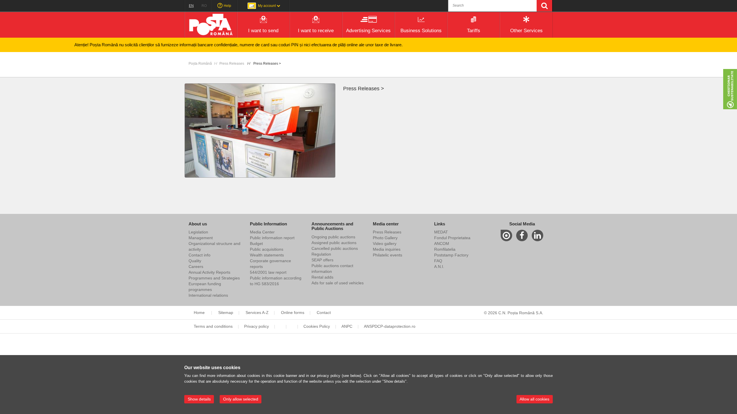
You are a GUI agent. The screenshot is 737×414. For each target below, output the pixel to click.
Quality (195, 260)
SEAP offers (322, 260)
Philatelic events (387, 255)
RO (204, 6)
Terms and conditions (213, 326)
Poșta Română (200, 64)
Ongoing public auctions (333, 237)
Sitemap (225, 312)
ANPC (346, 326)
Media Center (262, 232)
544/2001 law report (268, 272)
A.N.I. (439, 266)
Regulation (321, 254)
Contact (324, 312)
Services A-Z (257, 312)
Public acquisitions (266, 249)
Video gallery (384, 243)
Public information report (272, 237)
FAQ (438, 260)
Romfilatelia (444, 249)
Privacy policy (256, 326)
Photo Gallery (385, 237)
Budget (256, 243)
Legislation (198, 232)
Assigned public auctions (333, 242)
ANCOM (441, 243)
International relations (208, 295)
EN (191, 6)
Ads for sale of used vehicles (337, 283)
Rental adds (322, 277)
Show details (199, 399)
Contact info (199, 255)
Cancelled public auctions (334, 248)
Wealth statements (267, 255)
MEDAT (441, 232)
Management (201, 237)
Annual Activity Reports (209, 272)
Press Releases (231, 64)
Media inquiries (386, 249)
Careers (196, 266)
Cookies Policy (316, 326)
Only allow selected (240, 399)
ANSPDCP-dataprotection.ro (389, 326)
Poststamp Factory (451, 255)
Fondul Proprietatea (452, 237)
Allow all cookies (534, 399)
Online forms (292, 312)
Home (200, 312)
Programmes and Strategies (214, 278)
